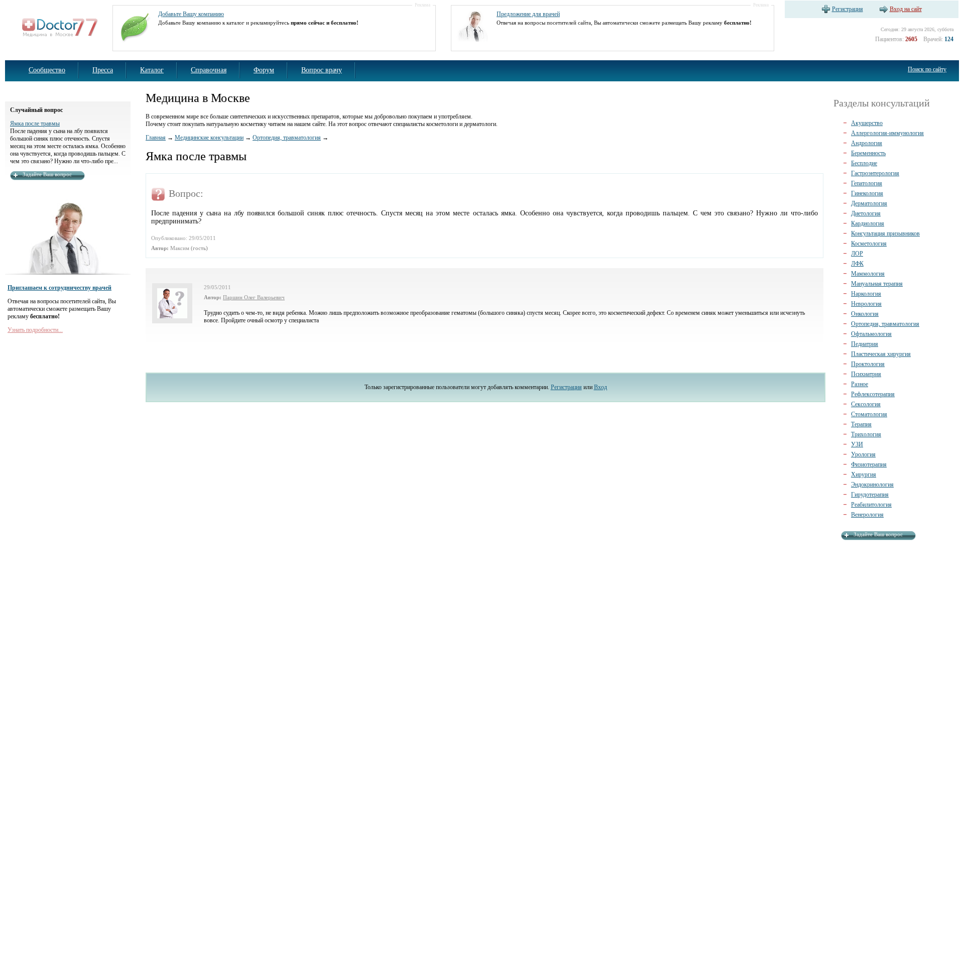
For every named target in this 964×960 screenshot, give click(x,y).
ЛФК (857, 263)
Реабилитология (871, 504)
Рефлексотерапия (873, 394)
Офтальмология (871, 333)
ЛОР (857, 253)
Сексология (866, 404)
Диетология (866, 213)
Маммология (868, 273)
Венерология (867, 514)
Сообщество (47, 70)
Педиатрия (864, 343)
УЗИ (857, 444)
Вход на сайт (906, 9)
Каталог (152, 70)
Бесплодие (864, 163)
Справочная (208, 70)
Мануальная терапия (877, 283)
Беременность (868, 153)
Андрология (866, 143)
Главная (156, 137)
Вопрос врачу (321, 70)
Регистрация (847, 9)
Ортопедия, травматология (287, 137)
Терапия (861, 424)
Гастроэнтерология (875, 173)
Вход (600, 387)
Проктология (868, 364)
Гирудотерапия (870, 494)
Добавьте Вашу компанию (191, 14)
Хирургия (863, 474)
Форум (264, 70)
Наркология (866, 293)
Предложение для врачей (528, 14)
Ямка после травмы (35, 123)
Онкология (865, 313)
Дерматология (869, 203)
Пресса (102, 70)
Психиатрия (866, 374)
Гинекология (867, 193)
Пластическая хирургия (881, 353)
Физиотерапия (869, 464)
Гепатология (866, 183)
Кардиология (867, 223)
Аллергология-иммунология (887, 133)
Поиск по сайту (927, 69)
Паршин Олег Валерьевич (254, 297)
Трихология (866, 434)
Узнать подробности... (35, 329)
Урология (863, 454)
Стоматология (869, 414)
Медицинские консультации (209, 137)
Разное (859, 384)
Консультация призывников (885, 233)
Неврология (866, 303)
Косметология (869, 243)
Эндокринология (872, 484)
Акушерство (867, 123)
